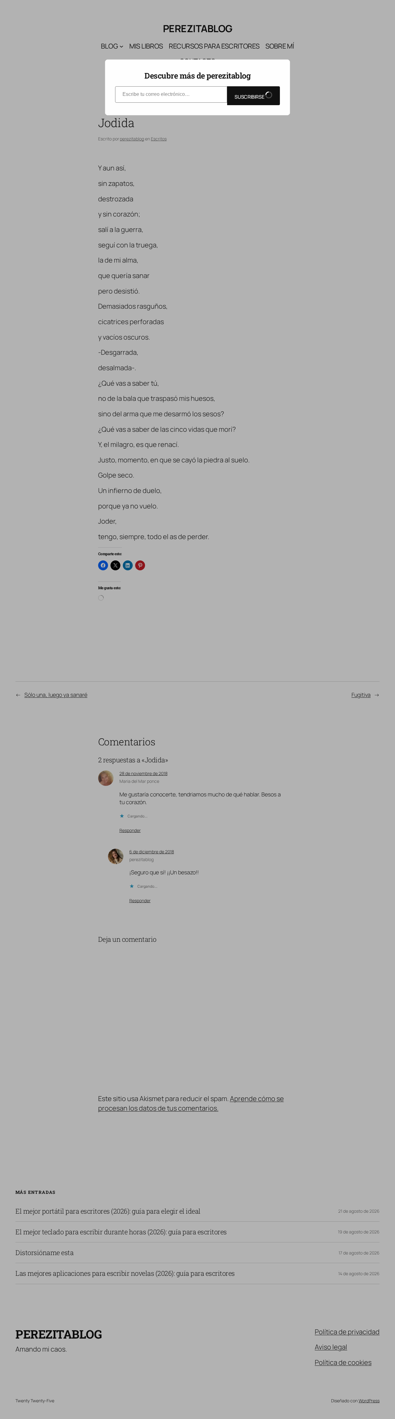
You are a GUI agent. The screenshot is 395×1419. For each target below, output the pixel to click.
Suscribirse (250, 96)
